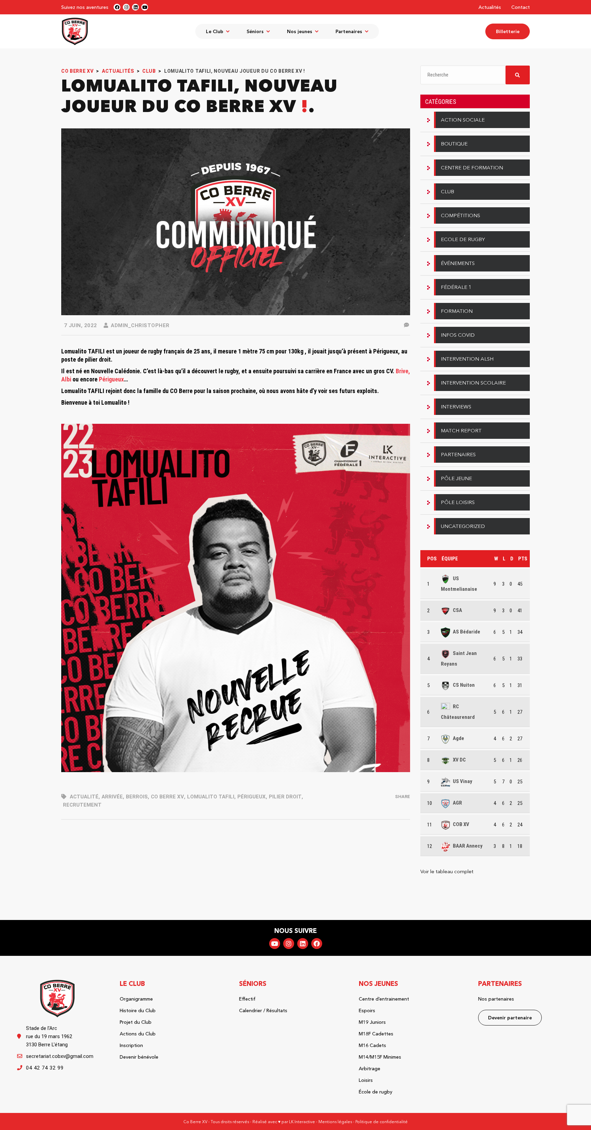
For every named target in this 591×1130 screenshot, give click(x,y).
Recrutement (82, 805)
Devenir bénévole (139, 1057)
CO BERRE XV (167, 797)
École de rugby (375, 1092)
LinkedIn (302, 943)
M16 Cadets (372, 1045)
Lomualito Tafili (210, 797)
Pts (522, 559)
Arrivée (112, 797)
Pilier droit (285, 797)
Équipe (450, 559)
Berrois (137, 797)
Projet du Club (136, 1022)
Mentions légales (335, 1121)
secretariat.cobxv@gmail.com (59, 1056)
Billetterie (508, 31)
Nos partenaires (496, 999)
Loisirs (366, 1080)
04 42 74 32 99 (45, 1068)
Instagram (288, 943)
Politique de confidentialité (381, 1121)
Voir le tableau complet (446, 871)
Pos (432, 559)
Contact (520, 7)
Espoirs (367, 1010)
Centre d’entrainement (384, 999)
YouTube (274, 943)
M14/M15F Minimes (380, 1057)
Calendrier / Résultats (263, 1010)
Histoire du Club (138, 1010)
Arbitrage (369, 1068)
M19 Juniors (372, 1022)
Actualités (489, 7)
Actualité (84, 797)
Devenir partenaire (510, 1018)
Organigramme (136, 999)
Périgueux (251, 797)
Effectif (247, 999)
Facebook (316, 943)
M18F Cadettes (376, 1034)
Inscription (131, 1045)
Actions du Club (138, 1034)
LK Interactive (302, 1121)
